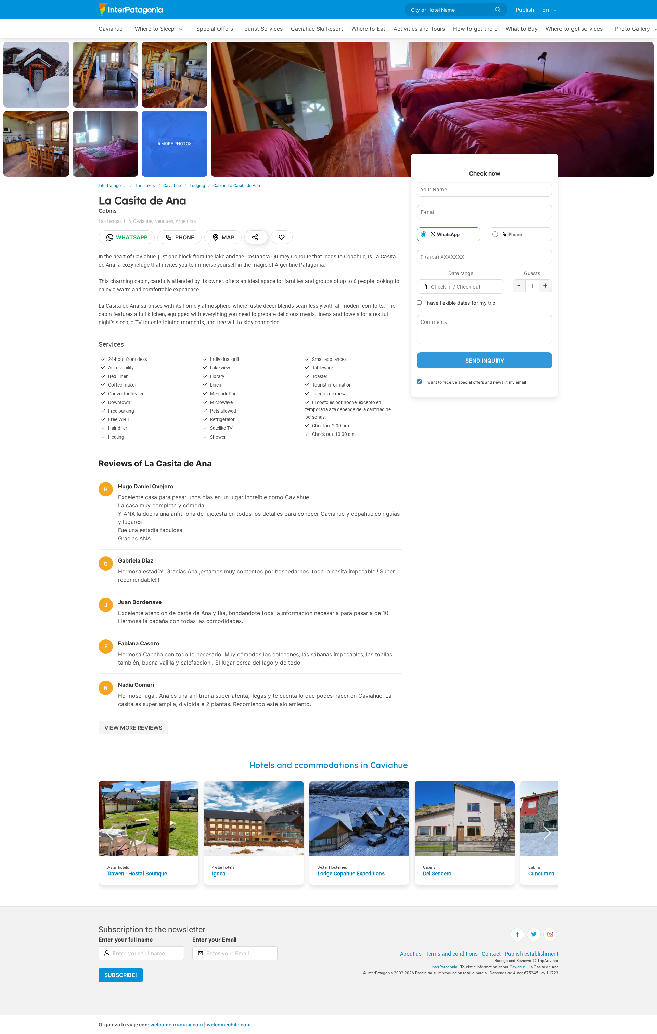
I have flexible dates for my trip (459, 303)
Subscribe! (120, 975)
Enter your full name (126, 939)
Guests (532, 273)
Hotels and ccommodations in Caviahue (328, 765)
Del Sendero (437, 873)
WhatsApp (448, 234)
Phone (184, 237)
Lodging (197, 185)
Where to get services (574, 28)
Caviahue (111, 28)
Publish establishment (531, 953)
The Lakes (145, 185)
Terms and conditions (452, 953)
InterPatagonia (113, 185)
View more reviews (133, 727)
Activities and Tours (419, 28)
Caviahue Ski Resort (317, 28)
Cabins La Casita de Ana (236, 185)
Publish (525, 9)
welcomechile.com (229, 1024)
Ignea (219, 873)
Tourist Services (262, 28)
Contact (491, 953)
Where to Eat (368, 28)
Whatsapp (131, 237)
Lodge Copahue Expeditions (351, 873)
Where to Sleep (155, 28)
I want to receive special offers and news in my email (475, 382)
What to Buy (522, 28)
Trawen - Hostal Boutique (137, 873)
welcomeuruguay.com (176, 1024)
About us (411, 953)
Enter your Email (214, 939)
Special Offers (214, 28)
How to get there (475, 28)
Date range (460, 273)
